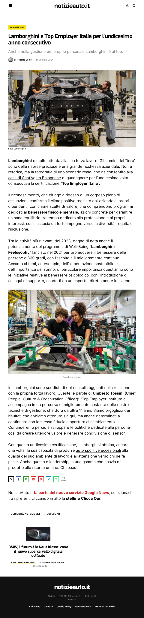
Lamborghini (17, 27)
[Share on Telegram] (48, 479)
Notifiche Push (83, 606)
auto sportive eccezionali (98, 450)
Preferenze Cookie (105, 606)
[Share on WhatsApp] (56, 479)
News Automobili (27, 562)
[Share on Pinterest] (41, 479)
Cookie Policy (64, 606)
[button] (10, 5)
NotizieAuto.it (72, 5)
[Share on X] (11, 479)
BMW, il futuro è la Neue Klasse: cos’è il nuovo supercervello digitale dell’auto (38, 551)
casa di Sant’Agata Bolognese (34, 177)
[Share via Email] (26, 479)
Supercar (53, 513)
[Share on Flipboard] (33, 479)
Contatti (48, 606)
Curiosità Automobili (25, 513)
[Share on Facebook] (18, 479)
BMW (13, 562)
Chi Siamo (34, 606)
